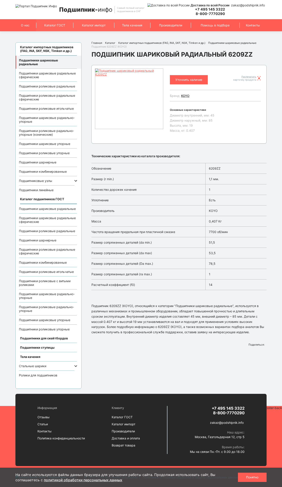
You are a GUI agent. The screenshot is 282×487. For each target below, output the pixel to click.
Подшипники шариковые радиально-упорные (47, 119)
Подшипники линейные (36, 190)
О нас (25, 25)
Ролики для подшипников (38, 375)
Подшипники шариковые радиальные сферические (47, 75)
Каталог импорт (94, 25)
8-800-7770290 (210, 13)
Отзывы (43, 417)
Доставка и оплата (126, 438)
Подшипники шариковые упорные (44, 144)
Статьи (42, 424)
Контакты (253, 25)
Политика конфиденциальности (61, 438)
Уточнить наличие (188, 79)
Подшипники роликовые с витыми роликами (44, 283)
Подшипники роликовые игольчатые (46, 108)
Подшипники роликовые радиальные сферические (47, 97)
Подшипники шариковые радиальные (38, 62)
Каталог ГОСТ (54, 25)
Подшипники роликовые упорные (44, 153)
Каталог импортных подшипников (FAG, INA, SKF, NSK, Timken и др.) (161, 42)
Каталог (110, 42)
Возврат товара (123, 445)
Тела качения (132, 25)
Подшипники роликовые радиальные (47, 86)
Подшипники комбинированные (43, 171)
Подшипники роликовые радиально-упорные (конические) (46, 132)
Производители (170, 25)
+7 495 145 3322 (210, 9)
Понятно (252, 477)
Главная (96, 42)
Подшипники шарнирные (37, 162)
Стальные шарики (32, 366)
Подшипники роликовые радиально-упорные (46, 309)
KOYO (185, 96)
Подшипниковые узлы (35, 181)
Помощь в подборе (215, 25)
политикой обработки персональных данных (83, 480)
